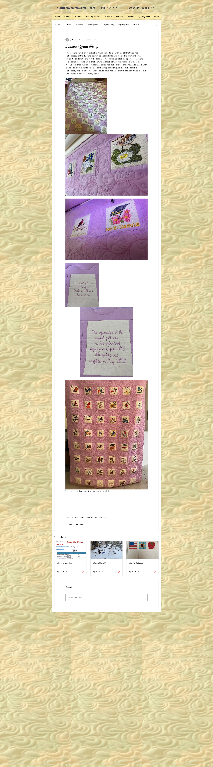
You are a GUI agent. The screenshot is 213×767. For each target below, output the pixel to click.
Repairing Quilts (123, 24)
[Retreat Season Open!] (70, 550)
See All (156, 537)
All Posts (57, 24)
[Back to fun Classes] (142, 550)
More (135, 24)
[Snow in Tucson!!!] (107, 550)
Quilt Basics (79, 24)
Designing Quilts (93, 24)
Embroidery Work (72, 517)
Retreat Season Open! (65, 563)
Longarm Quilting (108, 24)
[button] (156, 24)
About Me (68, 24)
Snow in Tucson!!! (99, 563)
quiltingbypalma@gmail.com (76, 8)
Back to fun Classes (136, 563)
